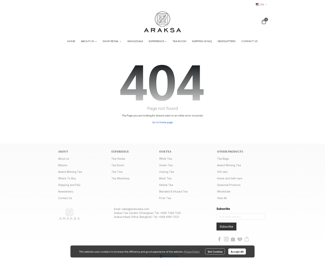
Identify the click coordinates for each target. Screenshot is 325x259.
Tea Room (117, 165)
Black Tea (165, 178)
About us (63, 158)
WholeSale (223, 191)
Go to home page (162, 122)
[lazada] (240, 239)
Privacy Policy (192, 251)
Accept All (237, 251)
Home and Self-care (229, 178)
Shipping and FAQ (69, 185)
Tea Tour (117, 171)
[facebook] (219, 239)
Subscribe (226, 226)
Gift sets (222, 171)
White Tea (165, 158)
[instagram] (226, 239)
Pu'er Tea (165, 198)
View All (222, 198)
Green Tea (166, 165)
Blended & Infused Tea (173, 191)
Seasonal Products (229, 185)
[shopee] (233, 239)
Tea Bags (223, 158)
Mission (62, 165)
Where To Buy (67, 178)
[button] (261, 4)
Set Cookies (215, 251)
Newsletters (65, 191)
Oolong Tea (166, 171)
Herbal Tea (166, 185)
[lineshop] (247, 239)
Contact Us (65, 198)
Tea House (118, 158)
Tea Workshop (120, 178)
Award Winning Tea (70, 171)
